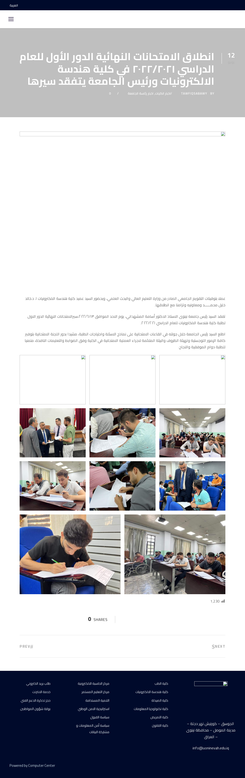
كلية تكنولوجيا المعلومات (151, 709)
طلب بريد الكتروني (38, 683)
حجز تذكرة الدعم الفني (35, 700)
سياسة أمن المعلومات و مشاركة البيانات (92, 728)
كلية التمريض (159, 717)
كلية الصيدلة (159, 700)
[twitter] (225, 766)
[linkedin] (217, 766)
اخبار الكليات (163, 93)
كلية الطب (161, 683)
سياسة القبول (99, 717)
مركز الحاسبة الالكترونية (93, 683)
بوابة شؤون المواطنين (35, 709)
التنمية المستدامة (97, 700)
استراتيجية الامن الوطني (93, 709)
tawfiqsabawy (194, 93)
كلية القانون (160, 725)
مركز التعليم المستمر (95, 692)
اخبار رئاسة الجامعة (140, 93)
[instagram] (234, 5)
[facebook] (217, 5)
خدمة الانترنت (41, 692)
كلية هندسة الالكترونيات (151, 692)
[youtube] (226, 5)
